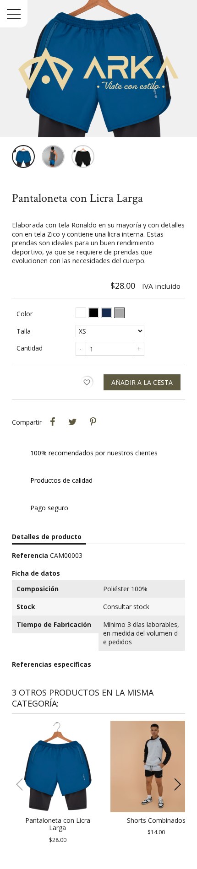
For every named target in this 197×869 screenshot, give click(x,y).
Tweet (73, 422)
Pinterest (93, 422)
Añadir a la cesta (142, 382)
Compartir (53, 422)
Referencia (30, 555)
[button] (174, 784)
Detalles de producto (47, 536)
